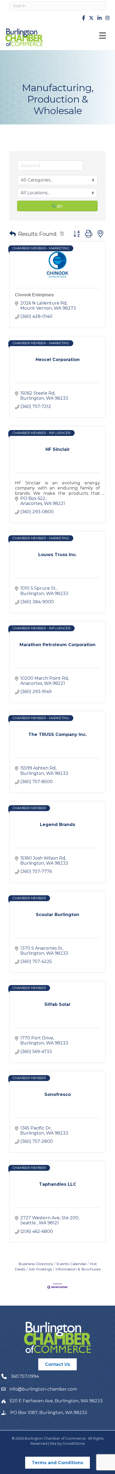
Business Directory (35, 1264)
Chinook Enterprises (34, 295)
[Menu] (102, 36)
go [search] (60, 205)
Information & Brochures (78, 1269)
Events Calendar (71, 1264)
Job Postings (40, 1269)
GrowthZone (74, 1443)
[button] (12, 234)
